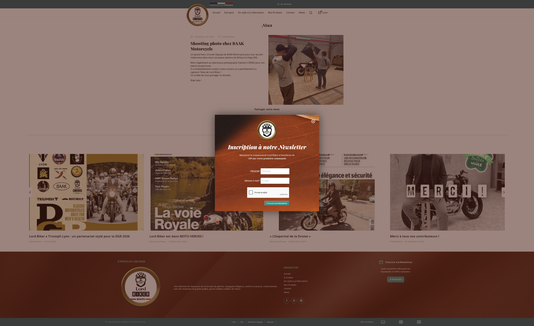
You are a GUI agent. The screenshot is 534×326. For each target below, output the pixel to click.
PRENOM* (255, 171)
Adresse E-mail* (252, 180)
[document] (267, 163)
